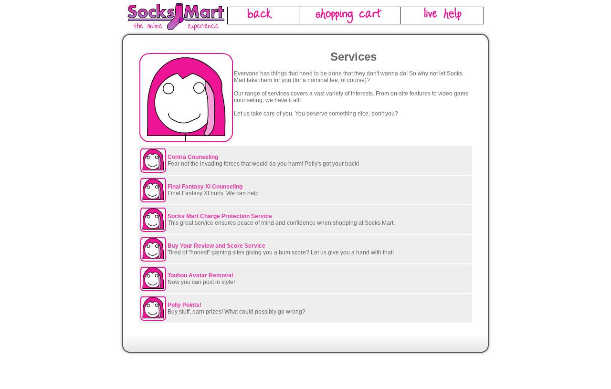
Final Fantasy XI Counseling (205, 186)
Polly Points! (184, 305)
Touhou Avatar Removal (200, 275)
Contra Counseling (193, 157)
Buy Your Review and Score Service (216, 245)
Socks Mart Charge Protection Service (220, 216)
